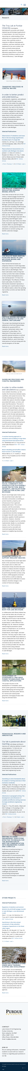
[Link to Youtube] (23, 1068)
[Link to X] (25, 1068)
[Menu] (24, 5)
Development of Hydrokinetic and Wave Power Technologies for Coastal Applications (13, 678)
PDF (24, 144)
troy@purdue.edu (11, 1039)
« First (4, 164)
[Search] (21, 5)
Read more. (5, 234)
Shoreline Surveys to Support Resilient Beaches (13, 557)
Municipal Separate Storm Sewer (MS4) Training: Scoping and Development (13, 965)
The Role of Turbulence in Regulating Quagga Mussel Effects (13, 190)
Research (5, 18)
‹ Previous (9, 164)
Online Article (6, 146)
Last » (24, 164)
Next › (20, 164)
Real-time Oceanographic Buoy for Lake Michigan (13, 609)
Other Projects (9, 898)
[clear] (11, 5)
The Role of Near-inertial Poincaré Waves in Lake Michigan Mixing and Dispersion (13, 258)
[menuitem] (21, 5)
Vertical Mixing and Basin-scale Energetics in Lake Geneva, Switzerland (14, 318)
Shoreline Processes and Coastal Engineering (13, 380)
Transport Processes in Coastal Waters (12, 87)
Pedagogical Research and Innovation (14, 734)
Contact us (5, 1054)
